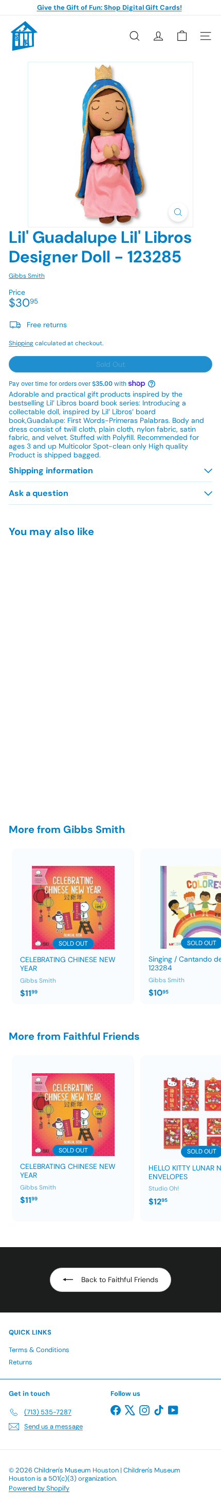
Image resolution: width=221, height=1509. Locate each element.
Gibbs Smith (94, 829)
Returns (20, 1362)
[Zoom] (178, 212)
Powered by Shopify (39, 1488)
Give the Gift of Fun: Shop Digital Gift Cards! (109, 7)
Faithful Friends (101, 1036)
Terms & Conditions (39, 1349)
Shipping (21, 343)
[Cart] (182, 36)
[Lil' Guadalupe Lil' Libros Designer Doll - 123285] (73, 674)
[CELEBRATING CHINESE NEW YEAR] (73, 926)
